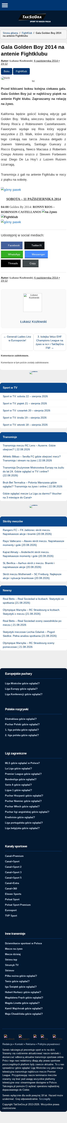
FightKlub (27, 33)
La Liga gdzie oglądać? (18, 768)
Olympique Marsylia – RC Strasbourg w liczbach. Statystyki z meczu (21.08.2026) (31, 611)
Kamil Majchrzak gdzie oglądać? (24, 1008)
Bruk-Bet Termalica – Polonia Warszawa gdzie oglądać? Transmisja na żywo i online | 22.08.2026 (32, 484)
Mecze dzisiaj (13, 954)
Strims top (11, 959)
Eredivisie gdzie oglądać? (20, 817)
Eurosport (11, 910)
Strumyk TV (12, 965)
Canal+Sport (12, 861)
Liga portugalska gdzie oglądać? (24, 822)
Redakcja (7, 1044)
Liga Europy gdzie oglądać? (21, 688)
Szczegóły (44, 1099)
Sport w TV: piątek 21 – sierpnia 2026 (25, 403)
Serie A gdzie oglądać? (18, 784)
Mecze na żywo (14, 948)
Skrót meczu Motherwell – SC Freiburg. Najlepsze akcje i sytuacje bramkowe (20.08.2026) (32, 576)
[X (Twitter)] (35, 1037)
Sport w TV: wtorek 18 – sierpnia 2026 (25, 424)
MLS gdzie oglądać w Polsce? (22, 763)
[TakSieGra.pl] (33, 21)
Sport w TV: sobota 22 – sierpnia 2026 (25, 396)
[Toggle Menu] (5, 5)
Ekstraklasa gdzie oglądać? (21, 719)
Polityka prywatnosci (49, 1044)
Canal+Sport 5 (13, 877)
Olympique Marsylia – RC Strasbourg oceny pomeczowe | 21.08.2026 (28, 644)
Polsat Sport (12, 899)
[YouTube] (58, 1037)
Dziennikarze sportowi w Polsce (23, 943)
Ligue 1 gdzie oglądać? (18, 790)
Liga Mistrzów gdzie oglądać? (22, 683)
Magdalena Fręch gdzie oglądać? (24, 997)
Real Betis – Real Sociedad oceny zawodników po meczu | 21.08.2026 (32, 622)
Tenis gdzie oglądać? (17, 981)
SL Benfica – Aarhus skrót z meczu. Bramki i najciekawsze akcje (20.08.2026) (29, 565)
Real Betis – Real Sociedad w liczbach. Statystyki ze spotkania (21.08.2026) (33, 600)
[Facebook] (9, 1037)
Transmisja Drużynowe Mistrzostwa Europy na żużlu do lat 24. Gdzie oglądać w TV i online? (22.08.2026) (33, 471)
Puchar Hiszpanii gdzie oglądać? (24, 795)
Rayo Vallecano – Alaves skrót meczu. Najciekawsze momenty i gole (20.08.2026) (33, 543)
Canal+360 (11, 888)
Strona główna (10, 33)
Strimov (9, 970)
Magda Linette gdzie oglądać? (22, 1003)
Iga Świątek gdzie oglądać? (21, 986)
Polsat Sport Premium (18, 904)
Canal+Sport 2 (13, 866)
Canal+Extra (12, 883)
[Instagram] (24, 1037)
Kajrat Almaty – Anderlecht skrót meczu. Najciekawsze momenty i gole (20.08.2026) (28, 554)
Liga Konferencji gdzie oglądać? (23, 694)
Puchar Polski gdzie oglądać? (22, 724)
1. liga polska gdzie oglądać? (22, 729)
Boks (6, 71)
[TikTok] (45, 1037)
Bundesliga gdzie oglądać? (20, 779)
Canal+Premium (14, 856)
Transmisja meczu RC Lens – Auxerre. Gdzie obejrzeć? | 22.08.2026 (29, 447)
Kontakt (19, 1044)
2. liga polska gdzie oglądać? (22, 735)
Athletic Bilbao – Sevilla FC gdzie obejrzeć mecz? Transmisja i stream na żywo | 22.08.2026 (32, 458)
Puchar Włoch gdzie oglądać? (22, 806)
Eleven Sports (13, 894)
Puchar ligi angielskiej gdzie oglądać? (27, 812)
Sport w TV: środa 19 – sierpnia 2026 (25, 417)
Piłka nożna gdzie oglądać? (21, 976)
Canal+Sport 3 (13, 872)
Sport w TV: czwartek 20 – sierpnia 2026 (26, 410)
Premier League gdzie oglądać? (23, 774)
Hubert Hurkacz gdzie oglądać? (23, 992)
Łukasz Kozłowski (21, 60)
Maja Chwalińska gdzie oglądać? (24, 1013)
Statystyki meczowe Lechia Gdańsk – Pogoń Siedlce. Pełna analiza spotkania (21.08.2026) (30, 633)
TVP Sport (11, 915)
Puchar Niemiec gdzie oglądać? (23, 801)
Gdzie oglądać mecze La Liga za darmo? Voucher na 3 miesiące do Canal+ (32, 495)
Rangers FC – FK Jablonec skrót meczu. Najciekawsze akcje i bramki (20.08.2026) (27, 531)
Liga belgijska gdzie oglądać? (22, 828)
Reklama (30, 1044)
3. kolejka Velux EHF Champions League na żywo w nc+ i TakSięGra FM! (50, 342)
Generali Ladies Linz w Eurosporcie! (17, 338)
